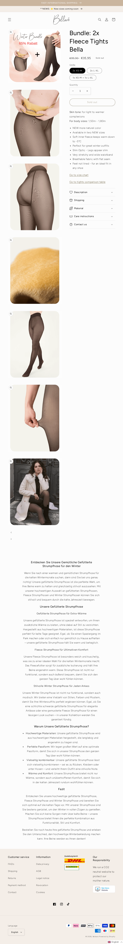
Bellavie (96, 937)
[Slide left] (11, 532)
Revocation (42, 885)
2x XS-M (77, 70)
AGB (38, 871)
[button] (9, 19)
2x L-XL (94, 70)
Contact (12, 892)
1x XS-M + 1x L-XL (83, 77)
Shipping (12, 871)
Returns (12, 878)
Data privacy (42, 864)
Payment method (17, 885)
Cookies (40, 892)
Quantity (73, 85)
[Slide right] (11, 539)
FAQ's (11, 864)
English (14, 932)
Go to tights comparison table (87, 181)
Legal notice (42, 878)
